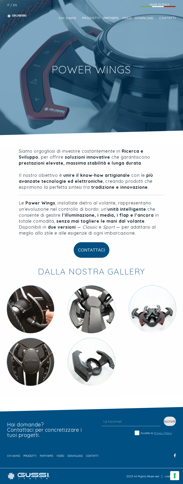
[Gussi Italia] (18, 15)
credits (169, 476)
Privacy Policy (163, 433)
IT (8, 5)
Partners (111, 18)
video (127, 18)
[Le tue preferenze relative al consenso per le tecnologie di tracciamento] (174, 475)
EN (15, 5)
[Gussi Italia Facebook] (175, 455)
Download (144, 18)
